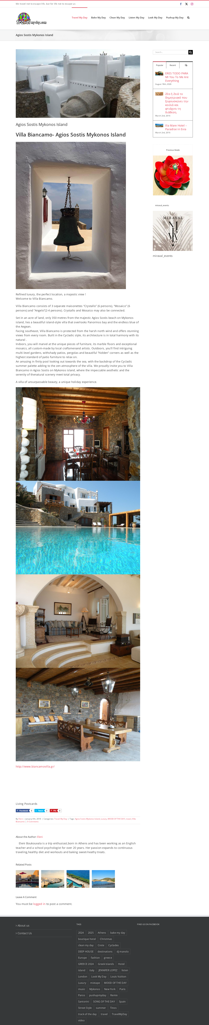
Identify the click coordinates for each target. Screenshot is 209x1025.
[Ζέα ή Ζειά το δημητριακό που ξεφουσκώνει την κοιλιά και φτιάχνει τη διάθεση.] (159, 94)
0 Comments (33, 821)
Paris (122, 989)
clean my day (86, 945)
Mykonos (94, 989)
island (81, 970)
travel (128, 819)
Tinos (113, 1008)
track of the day (87, 1014)
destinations (105, 951)
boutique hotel (87, 939)
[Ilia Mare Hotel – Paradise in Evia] (159, 126)
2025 (91, 932)
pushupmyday (97, 995)
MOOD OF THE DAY (116, 819)
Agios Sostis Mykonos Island (87, 819)
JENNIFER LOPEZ (108, 970)
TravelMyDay (119, 1014)
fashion (95, 957)
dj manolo (123, 951)
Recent (173, 65)
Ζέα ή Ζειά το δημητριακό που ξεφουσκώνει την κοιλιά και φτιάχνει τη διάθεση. (176, 103)
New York (109, 989)
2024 (81, 932)
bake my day (117, 932)
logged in (39, 904)
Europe (82, 957)
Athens (102, 932)
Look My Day (98, 976)
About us (23, 925)
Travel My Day (60, 819)
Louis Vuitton (118, 976)
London (82, 976)
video (81, 1020)
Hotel (121, 964)
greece (108, 957)
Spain (122, 1001)
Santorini (83, 1001)
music (81, 989)
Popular (159, 65)
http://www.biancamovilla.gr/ (35, 766)
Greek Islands (106, 964)
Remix (114, 995)
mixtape (95, 983)
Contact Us (25, 933)
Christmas (106, 939)
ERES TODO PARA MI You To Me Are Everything (176, 77)
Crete (101, 945)
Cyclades (113, 945)
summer (101, 1008)
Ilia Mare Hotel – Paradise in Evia (176, 127)
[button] (188, 17)
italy (91, 970)
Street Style (85, 1008)
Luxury (104, 819)
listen (125, 970)
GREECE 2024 (86, 964)
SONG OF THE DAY (104, 1001)
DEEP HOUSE (86, 951)
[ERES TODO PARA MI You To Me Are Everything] (159, 73)
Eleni (21, 819)
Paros (81, 995)
